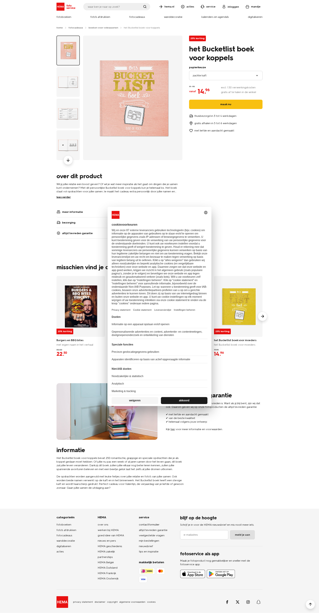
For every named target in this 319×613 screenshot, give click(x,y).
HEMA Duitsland (107, 567)
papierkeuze (197, 67)
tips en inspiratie (149, 551)
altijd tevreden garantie (153, 530)
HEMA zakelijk (106, 551)
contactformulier (149, 524)
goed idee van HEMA (111, 535)
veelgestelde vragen (151, 535)
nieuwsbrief (146, 546)
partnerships (105, 557)
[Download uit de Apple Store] (192, 574)
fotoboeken (63, 524)
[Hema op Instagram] (248, 602)
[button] (63, 17)
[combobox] (226, 75)
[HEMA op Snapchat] (259, 602)
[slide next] (262, 316)
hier (173, 429)
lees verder (63, 197)
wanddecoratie (65, 540)
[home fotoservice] (66, 7)
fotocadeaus (64, 535)
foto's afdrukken (66, 530)
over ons (103, 524)
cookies (151, 602)
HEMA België (106, 562)
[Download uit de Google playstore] (221, 574)
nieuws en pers (107, 540)
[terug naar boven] (310, 604)
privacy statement (83, 602)
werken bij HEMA (108, 530)
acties (60, 551)
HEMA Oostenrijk (108, 578)
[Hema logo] (62, 602)
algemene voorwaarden (132, 602)
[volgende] (68, 160)
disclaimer (100, 602)
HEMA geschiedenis (110, 546)
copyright (112, 602)
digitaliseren (63, 546)
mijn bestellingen (149, 540)
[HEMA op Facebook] (227, 602)
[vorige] (68, 35)
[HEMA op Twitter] (238, 602)
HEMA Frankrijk (107, 573)
